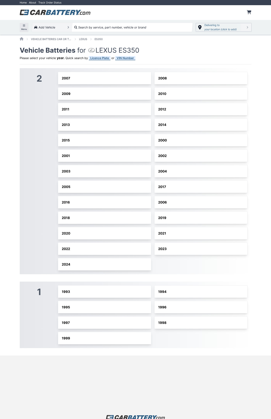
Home (23, 2)
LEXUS (83, 39)
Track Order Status (49, 2)
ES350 (99, 39)
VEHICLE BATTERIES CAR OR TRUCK (51, 39)
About (32, 2)
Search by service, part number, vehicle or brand (111, 27)
